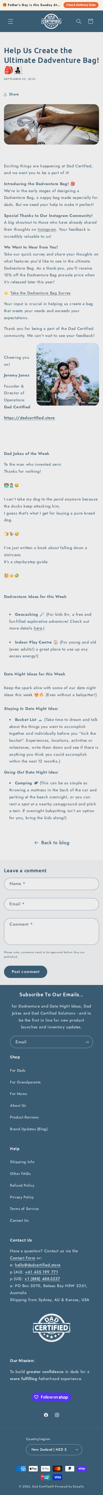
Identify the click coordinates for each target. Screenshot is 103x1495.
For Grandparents (25, 1082)
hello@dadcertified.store (37, 1265)
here (38, 628)
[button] (10, 21)
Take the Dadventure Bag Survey (40, 293)
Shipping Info (22, 1162)
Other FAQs (20, 1173)
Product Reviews (24, 1117)
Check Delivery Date (81, 5)
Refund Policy (22, 1185)
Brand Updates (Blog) (29, 1129)
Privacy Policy (22, 1197)
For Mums (18, 1093)
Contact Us (19, 1220)
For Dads (18, 1070)
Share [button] (14, 94)
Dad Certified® (43, 1486)
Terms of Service (24, 1208)
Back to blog (55, 842)
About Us (18, 1105)
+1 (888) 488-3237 (42, 1279)
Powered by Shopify (69, 1486)
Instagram (47, 229)
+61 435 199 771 (41, 1272)
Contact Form (23, 1258)
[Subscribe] (87, 1042)
